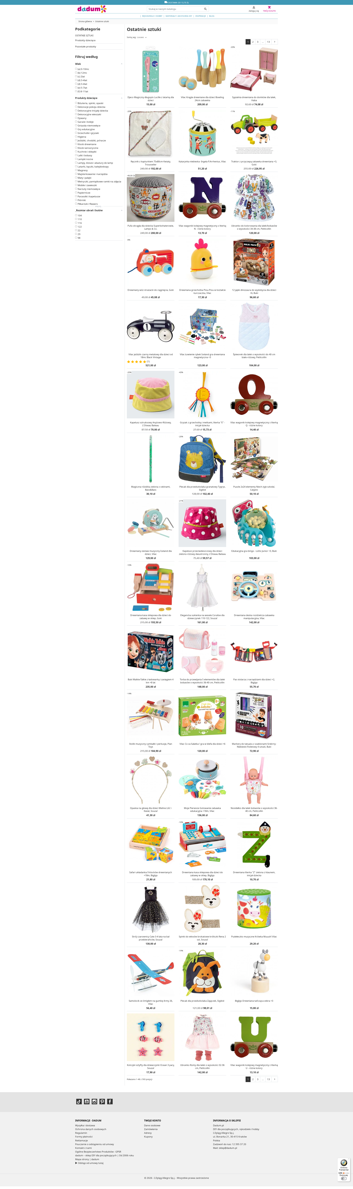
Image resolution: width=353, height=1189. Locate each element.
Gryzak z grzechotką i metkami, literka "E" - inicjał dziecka (202, 424)
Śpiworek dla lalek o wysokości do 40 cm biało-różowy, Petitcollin (254, 356)
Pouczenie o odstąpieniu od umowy (94, 1144)
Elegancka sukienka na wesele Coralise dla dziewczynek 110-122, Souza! (202, 617)
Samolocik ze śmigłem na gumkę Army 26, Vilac (151, 1002)
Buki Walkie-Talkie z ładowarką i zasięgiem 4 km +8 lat (150, 681)
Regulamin (81, 1132)
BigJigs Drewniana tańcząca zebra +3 (254, 1000)
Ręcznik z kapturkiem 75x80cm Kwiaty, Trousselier (151, 163)
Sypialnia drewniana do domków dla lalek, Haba (254, 99)
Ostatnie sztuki (84, 35)
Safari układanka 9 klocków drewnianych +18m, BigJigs (150, 874)
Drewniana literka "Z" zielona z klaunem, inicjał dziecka (254, 874)
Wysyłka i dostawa (85, 1125)
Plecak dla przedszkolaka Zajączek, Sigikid (202, 1000)
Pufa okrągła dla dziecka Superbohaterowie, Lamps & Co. (151, 227)
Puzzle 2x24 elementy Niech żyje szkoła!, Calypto (254, 488)
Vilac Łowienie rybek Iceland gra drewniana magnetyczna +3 (202, 356)
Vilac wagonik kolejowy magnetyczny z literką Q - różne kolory (254, 424)
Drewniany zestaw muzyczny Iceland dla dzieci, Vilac (151, 552)
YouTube (86, 1101)
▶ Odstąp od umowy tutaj (89, 1163)
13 (268, 41)
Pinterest (102, 1101)
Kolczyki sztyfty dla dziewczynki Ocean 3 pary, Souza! (150, 1067)
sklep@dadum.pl (228, 1147)
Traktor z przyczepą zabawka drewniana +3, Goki (254, 163)
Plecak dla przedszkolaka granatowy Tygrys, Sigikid (202, 488)
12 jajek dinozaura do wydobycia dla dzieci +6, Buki (254, 291)
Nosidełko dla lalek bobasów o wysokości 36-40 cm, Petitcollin (254, 810)
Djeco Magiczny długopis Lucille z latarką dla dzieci (151, 99)
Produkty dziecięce (85, 40)
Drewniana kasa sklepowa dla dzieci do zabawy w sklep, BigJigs (202, 874)
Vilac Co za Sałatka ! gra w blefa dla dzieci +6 (202, 743)
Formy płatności (84, 1136)
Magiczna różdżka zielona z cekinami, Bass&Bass (150, 488)
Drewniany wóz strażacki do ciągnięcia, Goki (151, 290)
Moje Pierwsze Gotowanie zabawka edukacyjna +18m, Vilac (202, 810)
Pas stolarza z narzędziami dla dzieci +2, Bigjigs (254, 681)
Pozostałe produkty (85, 46)
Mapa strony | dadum (87, 1159)
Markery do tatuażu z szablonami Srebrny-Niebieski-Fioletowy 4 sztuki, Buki (254, 745)
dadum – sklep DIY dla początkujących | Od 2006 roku (104, 1155)
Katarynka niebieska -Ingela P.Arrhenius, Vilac (202, 161)
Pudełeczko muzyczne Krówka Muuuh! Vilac (254, 936)
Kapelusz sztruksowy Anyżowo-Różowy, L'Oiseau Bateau (150, 424)
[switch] (344, 1178)
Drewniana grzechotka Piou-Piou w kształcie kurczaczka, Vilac (202, 291)
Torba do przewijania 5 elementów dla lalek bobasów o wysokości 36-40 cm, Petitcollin (202, 681)
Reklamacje (81, 1140)
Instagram (94, 1101)
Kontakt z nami (83, 1147)
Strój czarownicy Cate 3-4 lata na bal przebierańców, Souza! (150, 938)
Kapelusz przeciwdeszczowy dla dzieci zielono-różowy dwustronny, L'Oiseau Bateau (202, 552)
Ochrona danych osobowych (90, 1129)
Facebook (110, 1101)
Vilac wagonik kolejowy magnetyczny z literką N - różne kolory (202, 227)
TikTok (79, 1101)
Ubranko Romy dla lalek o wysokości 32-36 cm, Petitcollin (202, 1067)
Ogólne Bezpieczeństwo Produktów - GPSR (98, 1151)
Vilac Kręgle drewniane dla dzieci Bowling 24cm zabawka (202, 99)
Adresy (148, 1132)
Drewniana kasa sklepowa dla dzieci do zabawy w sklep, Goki (150, 617)
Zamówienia (151, 1129)
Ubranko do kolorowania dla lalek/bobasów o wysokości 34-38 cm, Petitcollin (254, 227)
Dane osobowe (152, 1125)
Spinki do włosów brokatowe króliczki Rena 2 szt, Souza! (202, 938)
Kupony (148, 1136)
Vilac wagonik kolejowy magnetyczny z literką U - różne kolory (254, 1067)
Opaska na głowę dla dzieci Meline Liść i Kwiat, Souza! (150, 810)
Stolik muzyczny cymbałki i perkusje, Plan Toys (150, 745)
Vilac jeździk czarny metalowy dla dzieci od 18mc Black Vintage (151, 356)
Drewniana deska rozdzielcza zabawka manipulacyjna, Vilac (254, 617)
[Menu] (348, 1159)
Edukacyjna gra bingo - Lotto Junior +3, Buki (254, 550)
